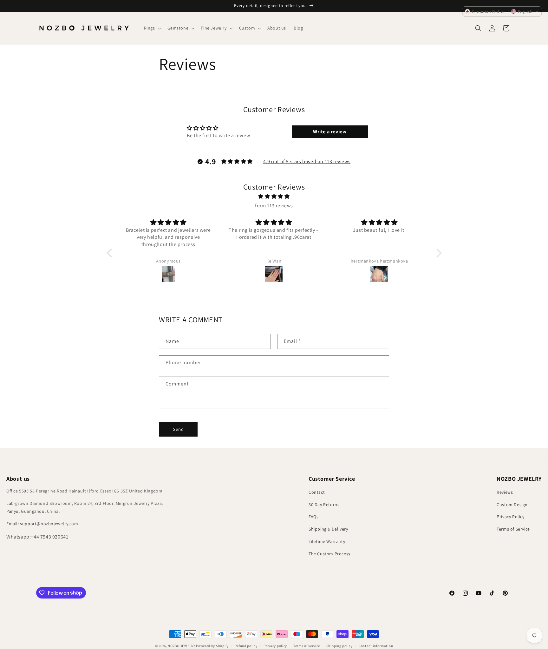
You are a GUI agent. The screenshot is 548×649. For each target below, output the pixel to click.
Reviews (505, 492)
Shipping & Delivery (328, 529)
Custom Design (512, 504)
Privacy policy (275, 645)
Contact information (376, 645)
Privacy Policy (510, 516)
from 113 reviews (274, 205)
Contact (317, 492)
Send (178, 429)
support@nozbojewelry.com (49, 523)
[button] (152, 28)
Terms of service (306, 645)
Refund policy (246, 645)
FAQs (313, 516)
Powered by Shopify (212, 646)
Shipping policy (339, 645)
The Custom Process (329, 554)
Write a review (329, 131)
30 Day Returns (324, 504)
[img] (274, 196)
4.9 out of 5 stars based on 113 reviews (306, 161)
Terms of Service (513, 529)
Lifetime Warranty (327, 541)
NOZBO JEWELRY (181, 646)
